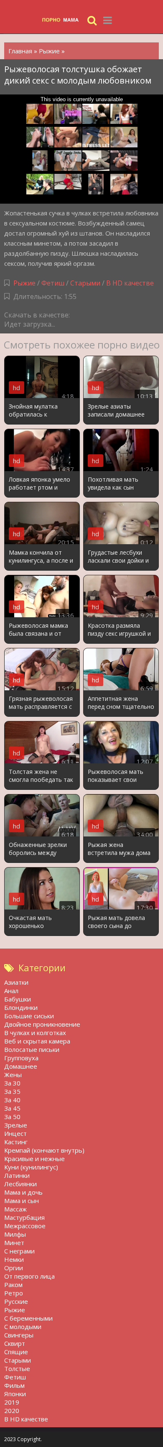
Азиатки (16, 982)
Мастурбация (24, 1217)
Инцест (15, 1133)
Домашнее (20, 1066)
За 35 (12, 1091)
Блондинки (21, 1007)
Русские (16, 1301)
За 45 (12, 1108)
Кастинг (16, 1142)
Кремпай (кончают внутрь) (44, 1150)
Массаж (15, 1209)
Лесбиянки (20, 1184)
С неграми (19, 1251)
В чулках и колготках (35, 1032)
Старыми (85, 283)
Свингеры (18, 1335)
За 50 (12, 1116)
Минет (14, 1242)
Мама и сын (21, 1200)
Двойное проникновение (42, 1024)
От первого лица (29, 1276)
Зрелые (15, 1125)
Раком (13, 1284)
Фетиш (52, 283)
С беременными (28, 1318)
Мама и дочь (23, 1192)
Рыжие (24, 283)
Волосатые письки (31, 1049)
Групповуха (21, 1058)
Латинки (17, 1175)
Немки (14, 1259)
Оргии (13, 1268)
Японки (15, 1393)
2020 (11, 1410)
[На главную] (63, 20)
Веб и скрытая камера (37, 1041)
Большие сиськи (29, 1016)
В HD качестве (130, 283)
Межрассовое (25, 1226)
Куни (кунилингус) (31, 1167)
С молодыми (22, 1326)
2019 (11, 1402)
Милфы (15, 1234)
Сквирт (14, 1343)
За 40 (12, 1100)
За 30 (12, 1083)
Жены (13, 1074)
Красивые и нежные (34, 1158)
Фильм (14, 1385)
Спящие (16, 1351)
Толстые (17, 1368)
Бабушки (17, 999)
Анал (11, 990)
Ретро (13, 1293)
